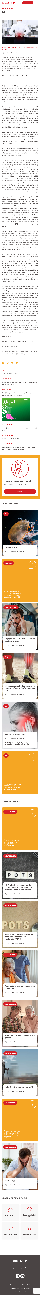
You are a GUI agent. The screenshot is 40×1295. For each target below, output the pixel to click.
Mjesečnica (14, 47)
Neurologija (7, 8)
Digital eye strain (11, 607)
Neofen (28, 47)
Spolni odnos (6, 389)
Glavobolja (34, 47)
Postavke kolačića (25, 1288)
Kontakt (12, 1285)
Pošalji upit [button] (20, 492)
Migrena (4, 49)
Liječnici (15, 1268)
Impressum (18, 1285)
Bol (3, 47)
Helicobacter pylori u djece (10, 374)
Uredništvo (5, 17)
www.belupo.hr (6, 336)
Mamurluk (7, 47)
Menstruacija (22, 47)
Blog (26, 1268)
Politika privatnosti (14, 1288)
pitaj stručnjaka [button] (27, 2)
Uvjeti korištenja (26, 1285)
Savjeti (21, 1268)
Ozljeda (7, 657)
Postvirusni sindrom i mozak (10, 439)
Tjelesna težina (7, 379)
